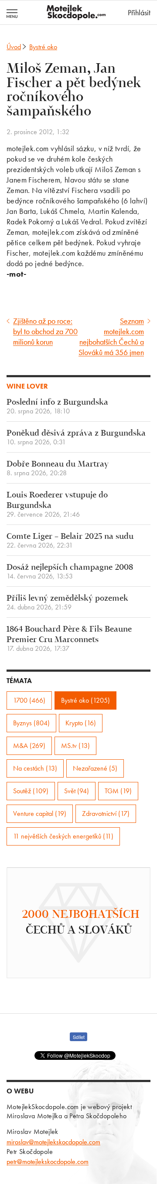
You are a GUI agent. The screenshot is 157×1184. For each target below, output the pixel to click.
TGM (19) (118, 790)
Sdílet (79, 1036)
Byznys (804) (31, 722)
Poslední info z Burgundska (57, 407)
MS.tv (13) (75, 745)
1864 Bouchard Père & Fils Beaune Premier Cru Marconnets (69, 639)
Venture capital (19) (39, 813)
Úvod (14, 46)
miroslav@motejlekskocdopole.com (53, 1142)
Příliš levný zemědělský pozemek (67, 603)
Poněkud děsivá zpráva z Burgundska (76, 438)
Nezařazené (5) (95, 768)
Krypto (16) (80, 722)
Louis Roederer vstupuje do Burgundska (57, 504)
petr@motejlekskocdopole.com (48, 1161)
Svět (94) (76, 790)
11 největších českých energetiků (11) (63, 836)
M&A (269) (29, 745)
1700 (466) (29, 700)
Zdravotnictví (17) (106, 813)
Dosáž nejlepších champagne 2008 (70, 572)
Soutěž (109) (30, 790)
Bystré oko (43, 46)
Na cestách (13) (35, 768)
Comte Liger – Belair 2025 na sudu (70, 541)
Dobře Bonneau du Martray (58, 468)
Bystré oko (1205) (85, 700)
